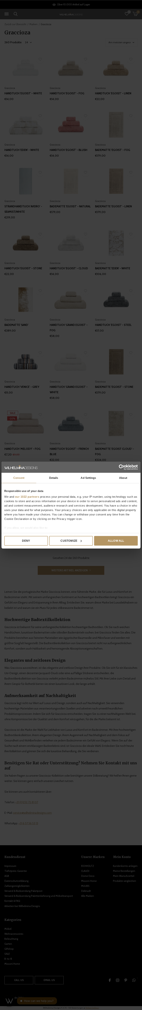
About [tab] (123, 477)
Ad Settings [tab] (88, 477)
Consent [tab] (18, 477)
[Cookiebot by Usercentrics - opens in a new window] (121, 467)
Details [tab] (53, 477)
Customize (68, 540)
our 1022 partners (27, 496)
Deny (26, 540)
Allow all (116, 540)
